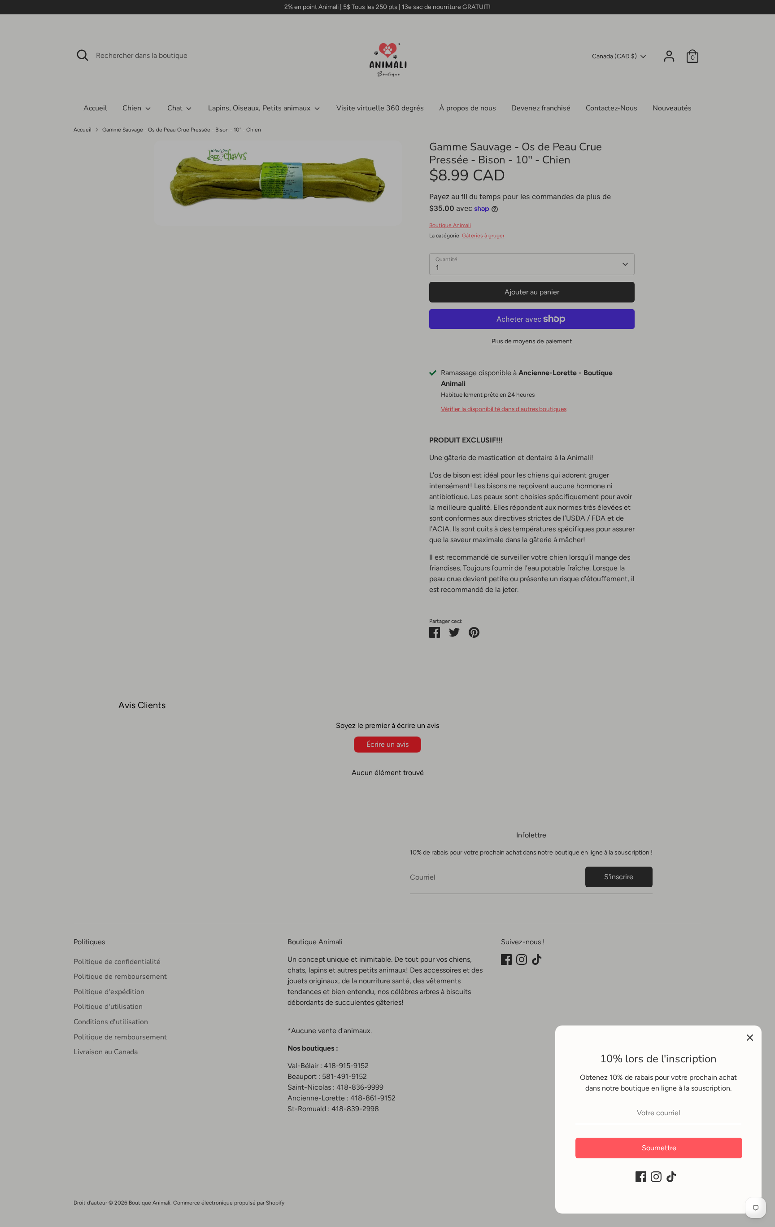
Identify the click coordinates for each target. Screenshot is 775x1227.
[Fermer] (750, 1037)
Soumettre (659, 1148)
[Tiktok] (671, 1176)
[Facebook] (641, 1176)
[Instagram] (656, 1176)
